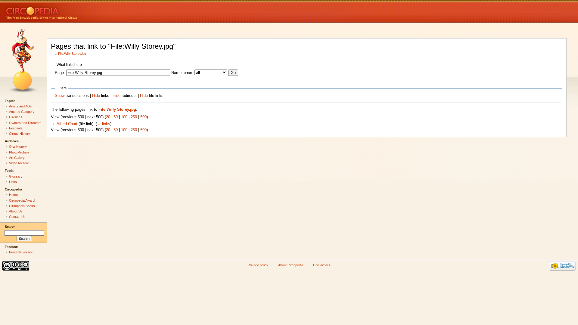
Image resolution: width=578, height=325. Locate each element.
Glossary (16, 176)
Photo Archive (19, 152)
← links (103, 124)
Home (13, 195)
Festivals (15, 128)
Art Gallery (17, 157)
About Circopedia (290, 265)
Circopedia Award (22, 200)
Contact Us (17, 216)
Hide (96, 96)
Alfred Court (67, 124)
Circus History (19, 133)
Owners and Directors (25, 123)
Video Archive (19, 163)
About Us (16, 211)
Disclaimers (321, 265)
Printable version (21, 252)
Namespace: (182, 73)
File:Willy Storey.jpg (72, 53)
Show (59, 96)
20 (108, 117)
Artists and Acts (20, 106)
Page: (60, 73)
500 (143, 117)
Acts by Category (22, 111)
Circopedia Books (22, 206)
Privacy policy (258, 265)
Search (10, 226)
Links (13, 182)
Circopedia (62, 11)
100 (124, 117)
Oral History (18, 146)
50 (115, 117)
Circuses (15, 117)
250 (134, 117)
